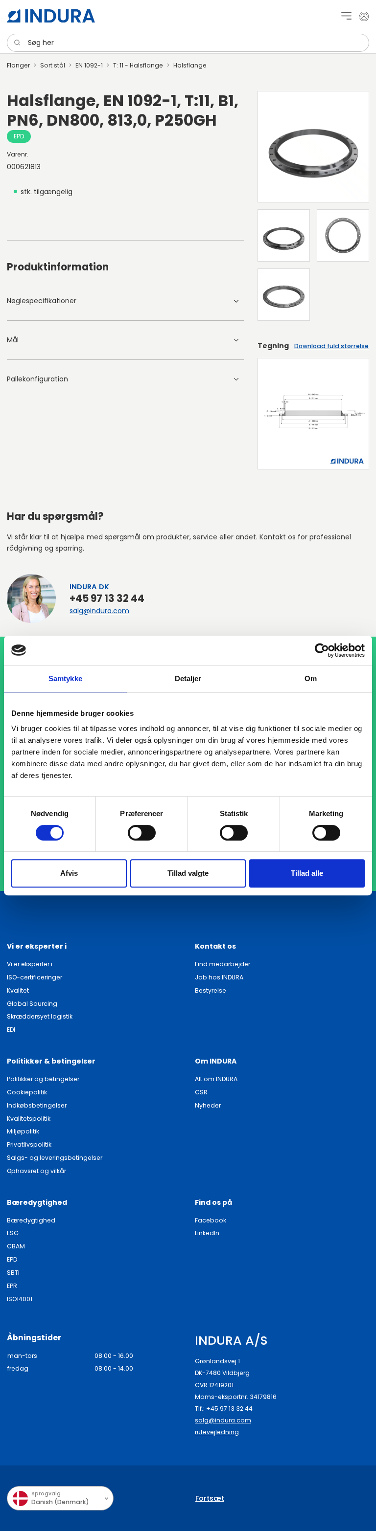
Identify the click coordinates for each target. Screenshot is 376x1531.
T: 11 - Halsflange (138, 65)
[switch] (142, 833)
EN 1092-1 (89, 65)
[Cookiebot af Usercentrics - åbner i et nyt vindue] (322, 650)
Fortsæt (209, 1498)
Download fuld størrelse (331, 346)
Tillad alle (307, 873)
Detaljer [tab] (188, 678)
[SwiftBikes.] (51, 15)
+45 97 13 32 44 (107, 599)
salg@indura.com (99, 611)
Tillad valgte (188, 873)
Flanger (18, 65)
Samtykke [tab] (65, 678)
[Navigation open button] (346, 16)
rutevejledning (217, 1432)
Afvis (69, 873)
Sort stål (52, 65)
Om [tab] (311, 678)
